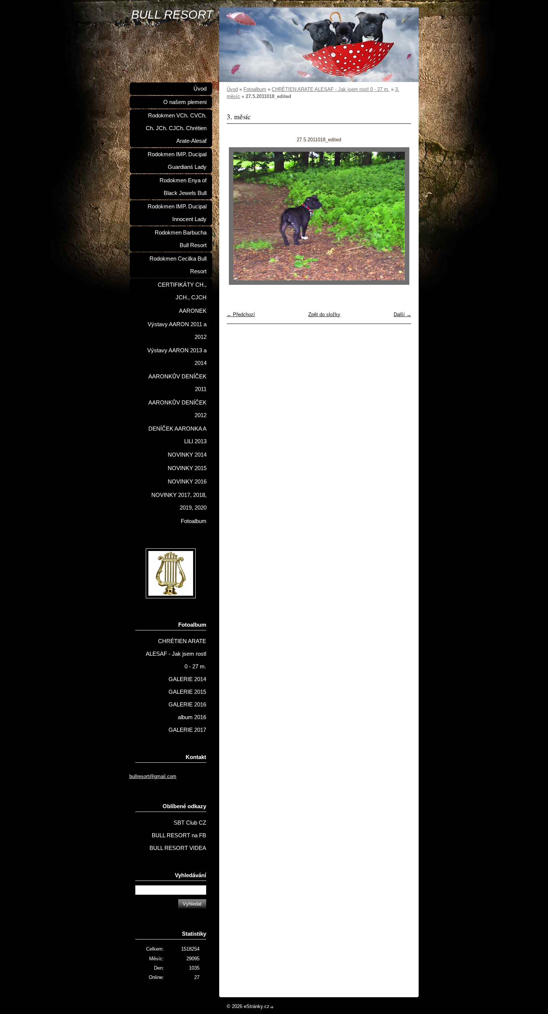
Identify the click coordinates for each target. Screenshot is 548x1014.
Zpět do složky (324, 314)
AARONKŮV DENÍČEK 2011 (177, 383)
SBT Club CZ (190, 823)
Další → (402, 314)
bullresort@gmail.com (152, 776)
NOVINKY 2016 (187, 482)
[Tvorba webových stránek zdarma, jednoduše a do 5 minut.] (272, 1007)
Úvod (232, 89)
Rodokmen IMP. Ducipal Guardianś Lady (177, 160)
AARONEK (193, 311)
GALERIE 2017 (187, 730)
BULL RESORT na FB (179, 835)
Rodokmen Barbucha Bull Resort (181, 239)
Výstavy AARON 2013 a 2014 (177, 356)
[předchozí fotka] (238, 216)
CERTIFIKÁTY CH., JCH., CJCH (182, 291)
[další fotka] (399, 216)
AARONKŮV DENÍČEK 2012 (177, 409)
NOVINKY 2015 (187, 468)
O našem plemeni (185, 102)
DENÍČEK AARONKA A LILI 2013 (177, 435)
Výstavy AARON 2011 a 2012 (177, 330)
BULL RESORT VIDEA (177, 848)
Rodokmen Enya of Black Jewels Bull (183, 186)
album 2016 (192, 717)
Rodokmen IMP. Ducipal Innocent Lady (177, 213)
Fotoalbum (254, 89)
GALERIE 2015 (187, 692)
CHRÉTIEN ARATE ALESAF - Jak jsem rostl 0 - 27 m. (331, 89)
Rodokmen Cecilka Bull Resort (178, 265)
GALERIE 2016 (187, 705)
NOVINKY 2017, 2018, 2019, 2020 (179, 501)
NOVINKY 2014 (187, 455)
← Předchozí (241, 314)
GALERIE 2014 (187, 679)
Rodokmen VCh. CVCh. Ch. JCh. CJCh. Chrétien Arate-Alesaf (176, 128)
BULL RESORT (172, 14)
